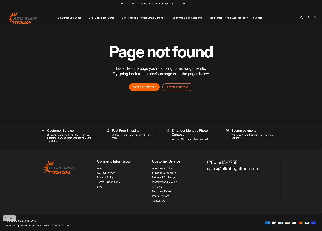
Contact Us (158, 200)
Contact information (61, 225)
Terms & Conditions (108, 181)
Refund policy (27, 225)
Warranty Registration (164, 181)
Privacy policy (12, 225)
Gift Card (157, 186)
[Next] (184, 3)
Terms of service (43, 225)
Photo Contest (160, 195)
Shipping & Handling (164, 172)
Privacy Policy (105, 177)
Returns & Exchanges (164, 177)
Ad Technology (106, 172)
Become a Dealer (162, 191)
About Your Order (162, 168)
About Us (102, 168)
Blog (99, 186)
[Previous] (122, 3)
